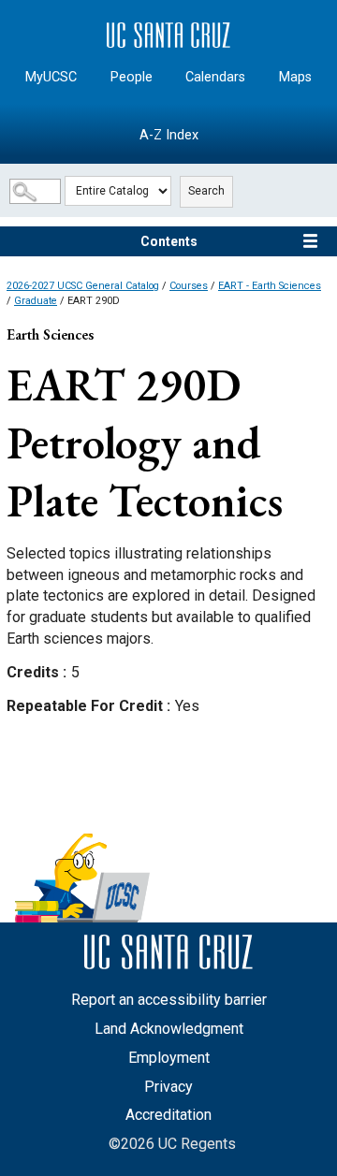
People (131, 77)
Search (206, 190)
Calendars (215, 77)
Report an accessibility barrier (169, 1000)
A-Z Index (168, 135)
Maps (295, 77)
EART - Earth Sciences (269, 286)
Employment (169, 1058)
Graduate (35, 301)
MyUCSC (51, 77)
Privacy (168, 1087)
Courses (188, 286)
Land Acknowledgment (169, 1029)
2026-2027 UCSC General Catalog (83, 286)
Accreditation (168, 1115)
